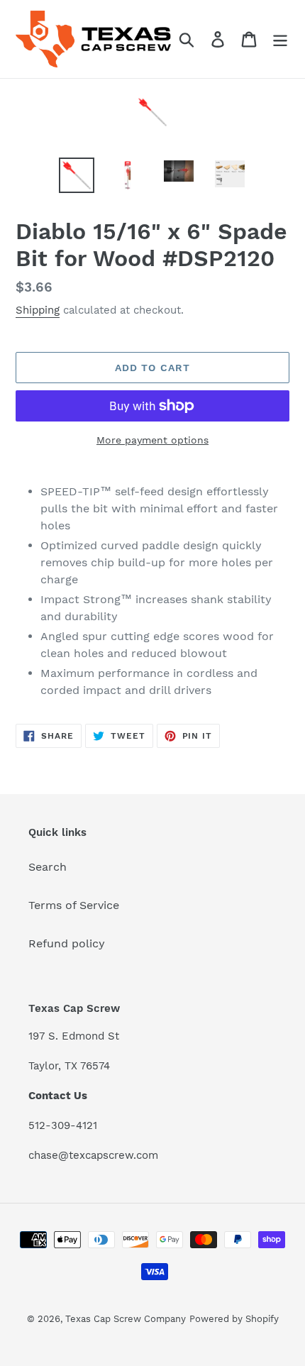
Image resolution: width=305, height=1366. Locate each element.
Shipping (38, 310)
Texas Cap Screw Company (125, 1318)
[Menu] (280, 39)
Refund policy (66, 943)
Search (47, 867)
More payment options (152, 440)
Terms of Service (73, 905)
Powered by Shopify (234, 1318)
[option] (76, 175)
